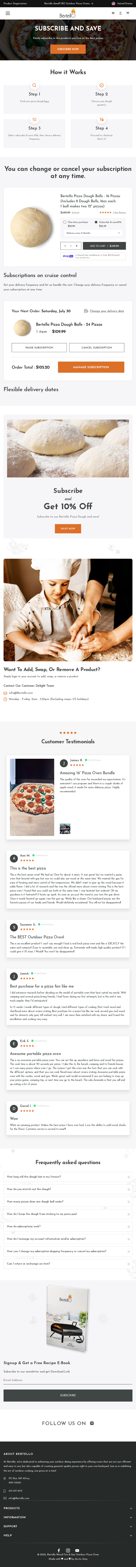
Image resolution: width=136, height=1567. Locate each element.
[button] (8, 13)
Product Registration (15, 3)
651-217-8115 (15, 1491)
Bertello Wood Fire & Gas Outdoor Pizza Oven (73, 1554)
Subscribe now (68, 49)
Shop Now (68, 529)
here (46, 101)
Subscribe (68, 1395)
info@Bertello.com (21, 693)
